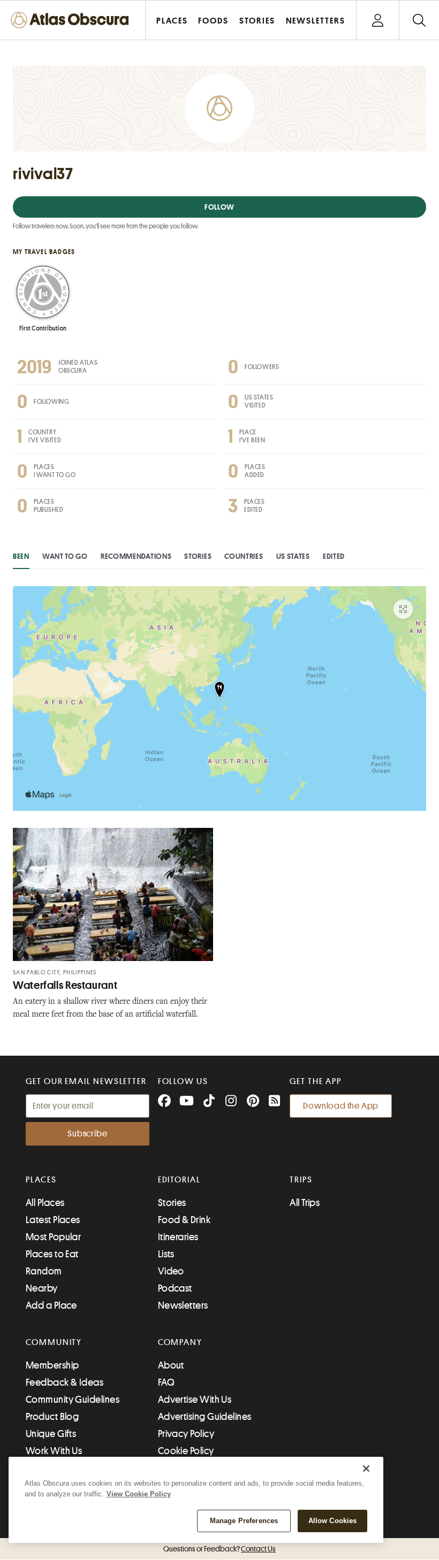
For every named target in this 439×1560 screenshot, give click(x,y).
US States (293, 556)
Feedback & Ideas (64, 1382)
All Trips (305, 1202)
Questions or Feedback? (219, 1549)
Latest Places (53, 1220)
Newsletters (183, 1305)
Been (21, 556)
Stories (197, 556)
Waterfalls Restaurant (65, 985)
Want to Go (65, 556)
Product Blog (52, 1416)
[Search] (419, 20)
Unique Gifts (51, 1434)
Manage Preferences (244, 1521)
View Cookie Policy (139, 1494)
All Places (45, 1202)
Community (54, 1342)
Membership (52, 1365)
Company (180, 1342)
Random (44, 1271)
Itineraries (178, 1237)
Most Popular (53, 1237)
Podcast (175, 1288)
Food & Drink (184, 1220)
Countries (243, 556)
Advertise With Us (195, 1399)
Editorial (179, 1179)
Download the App (341, 1106)
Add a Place (51, 1305)
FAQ (166, 1382)
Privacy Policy (186, 1434)
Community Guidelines (72, 1399)
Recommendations (136, 556)
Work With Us (54, 1451)
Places (41, 1179)
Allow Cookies (332, 1521)
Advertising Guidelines (205, 1416)
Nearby (42, 1288)
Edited (334, 556)
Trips (301, 1179)
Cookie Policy (186, 1451)
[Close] (366, 1468)
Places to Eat (52, 1254)
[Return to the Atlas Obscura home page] (73, 20)
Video (171, 1271)
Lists (166, 1254)
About (171, 1365)
